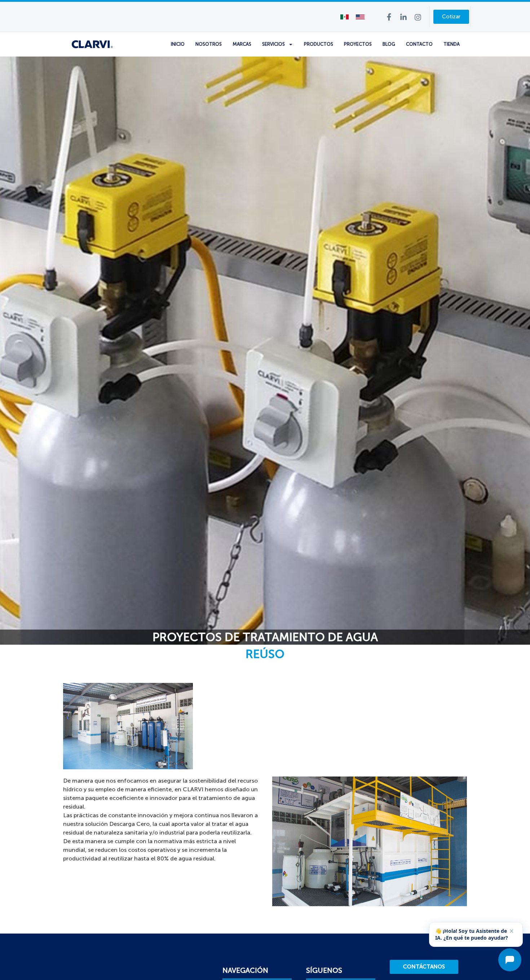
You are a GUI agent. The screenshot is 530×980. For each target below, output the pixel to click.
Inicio (178, 44)
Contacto (419, 44)
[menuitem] (344, 17)
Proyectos (358, 44)
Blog (389, 44)
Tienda (451, 44)
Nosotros (208, 44)
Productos (318, 44)
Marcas (242, 44)
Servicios (273, 44)
